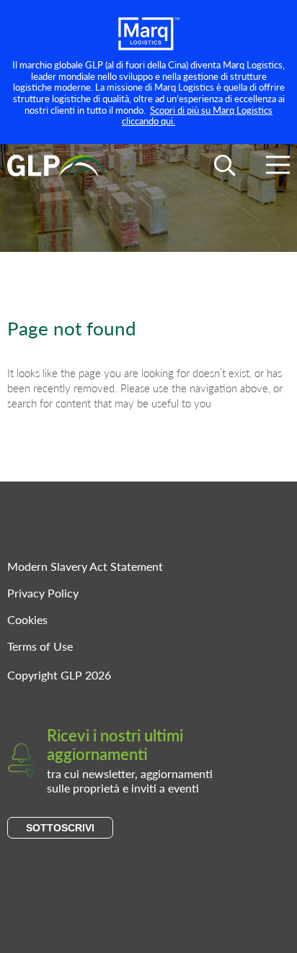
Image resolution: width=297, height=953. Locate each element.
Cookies (27, 619)
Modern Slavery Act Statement (85, 566)
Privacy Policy (43, 592)
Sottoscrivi (60, 828)
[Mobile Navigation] (278, 167)
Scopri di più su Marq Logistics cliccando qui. (197, 115)
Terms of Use (40, 646)
